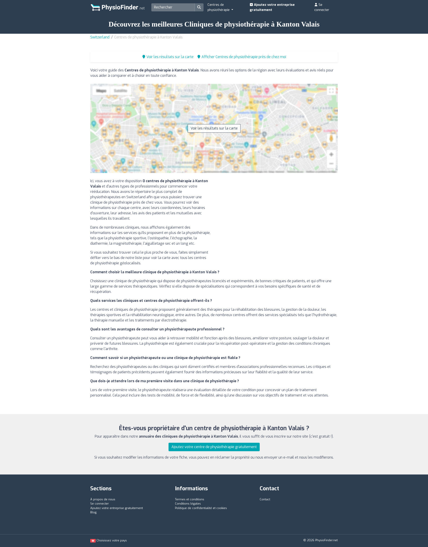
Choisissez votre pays (111, 540)
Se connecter (321, 7)
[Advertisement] (277, 209)
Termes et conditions (189, 499)
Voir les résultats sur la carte (214, 128)
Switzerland (99, 37)
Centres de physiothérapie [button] (219, 7)
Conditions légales (188, 503)
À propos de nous (102, 499)
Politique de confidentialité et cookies (201, 508)
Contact (265, 499)
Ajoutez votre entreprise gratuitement (272, 7)
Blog (93, 512)
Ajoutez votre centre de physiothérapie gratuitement (214, 447)
